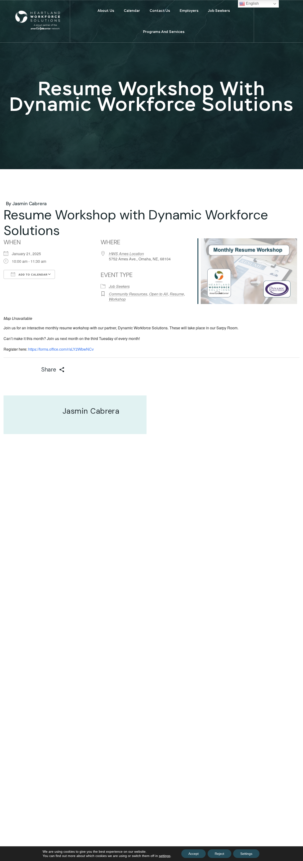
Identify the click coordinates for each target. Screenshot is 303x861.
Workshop (117, 299)
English (252, 3)
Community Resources (128, 294)
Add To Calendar (33, 274)
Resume (177, 294)
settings (164, 856)
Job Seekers (119, 286)
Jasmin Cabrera (29, 203)
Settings (246, 854)
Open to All (158, 294)
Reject (219, 854)
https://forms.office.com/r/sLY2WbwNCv (61, 349)
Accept (193, 854)
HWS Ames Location (126, 253)
